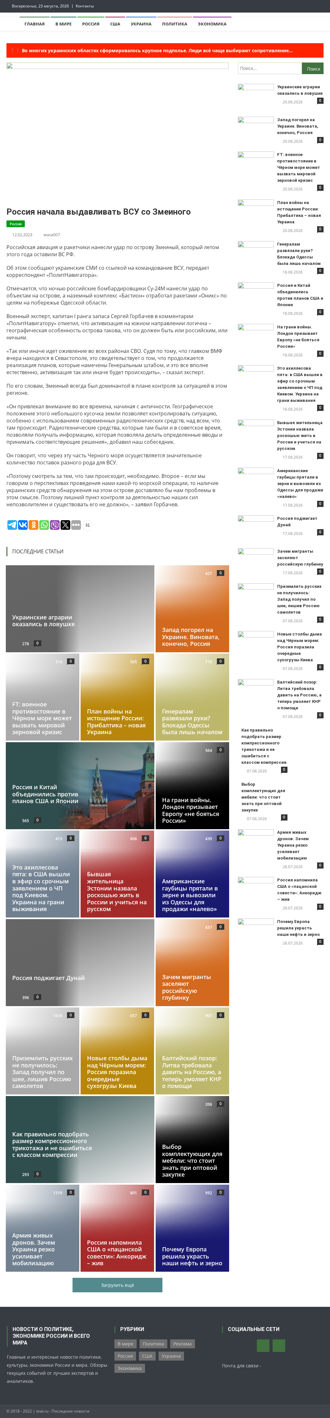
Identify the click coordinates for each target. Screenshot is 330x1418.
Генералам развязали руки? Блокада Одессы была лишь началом (192, 721)
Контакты (85, 6)
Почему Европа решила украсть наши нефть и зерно (192, 1256)
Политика (174, 24)
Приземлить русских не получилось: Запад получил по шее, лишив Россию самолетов (42, 1072)
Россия (91, 24)
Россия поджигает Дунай (48, 978)
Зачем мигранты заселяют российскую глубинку (186, 987)
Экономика (212, 24)
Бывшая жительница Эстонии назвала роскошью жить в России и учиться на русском (117, 891)
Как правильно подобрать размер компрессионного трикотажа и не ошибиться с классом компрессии (52, 1144)
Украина (141, 24)
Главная (34, 24)
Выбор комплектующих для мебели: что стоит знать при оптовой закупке (192, 1160)
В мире (63, 24)
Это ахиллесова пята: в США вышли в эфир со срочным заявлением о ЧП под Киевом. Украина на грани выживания (41, 888)
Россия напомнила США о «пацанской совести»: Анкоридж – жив (116, 1252)
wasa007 (52, 235)
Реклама (182, 1344)
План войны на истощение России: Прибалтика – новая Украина (116, 721)
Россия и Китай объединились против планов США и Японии (45, 794)
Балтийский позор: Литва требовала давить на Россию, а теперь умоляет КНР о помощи (191, 1072)
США (115, 24)
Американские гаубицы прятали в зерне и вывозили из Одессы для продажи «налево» (190, 895)
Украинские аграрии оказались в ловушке (43, 620)
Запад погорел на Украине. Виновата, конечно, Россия (190, 636)
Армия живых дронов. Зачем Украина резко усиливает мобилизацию (33, 1249)
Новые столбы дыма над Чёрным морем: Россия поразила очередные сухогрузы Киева (117, 1072)
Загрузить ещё (117, 1285)
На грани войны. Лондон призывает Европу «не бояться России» (190, 810)
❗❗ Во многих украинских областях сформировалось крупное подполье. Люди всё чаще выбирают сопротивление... (151, 50)
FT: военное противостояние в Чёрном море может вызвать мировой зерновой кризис (42, 718)
